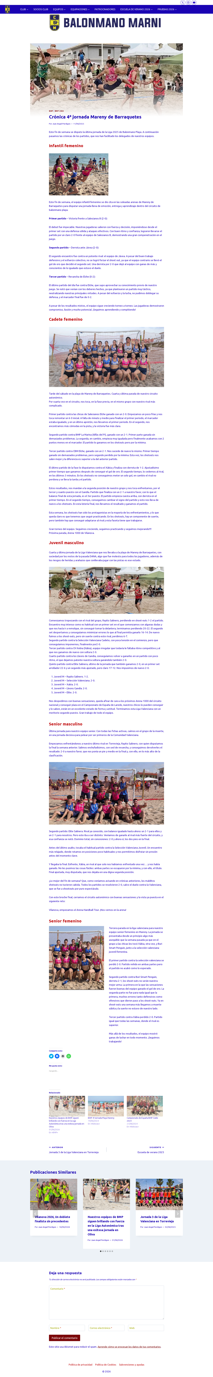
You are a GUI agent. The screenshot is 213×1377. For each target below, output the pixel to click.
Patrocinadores (105, 9)
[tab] (100, 1251)
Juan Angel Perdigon (61, 124)
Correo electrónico (101, 1328)
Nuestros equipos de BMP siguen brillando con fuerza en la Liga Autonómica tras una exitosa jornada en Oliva (106, 1225)
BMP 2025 (59, 111)
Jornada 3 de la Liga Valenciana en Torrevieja (74, 1150)
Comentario (57, 1288)
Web (132, 1328)
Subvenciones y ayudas (131, 1364)
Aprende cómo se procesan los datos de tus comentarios (129, 1346)
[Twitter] (182, 2)
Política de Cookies (105, 1364)
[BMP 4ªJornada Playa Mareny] (106, 1106)
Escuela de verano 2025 (151, 1150)
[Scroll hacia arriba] (206, 1373)
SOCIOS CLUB (40, 9)
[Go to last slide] (35, 1214)
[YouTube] (194, 2)
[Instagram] (188, 2)
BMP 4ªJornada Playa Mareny (101, 1118)
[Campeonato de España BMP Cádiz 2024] (145, 1106)
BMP (51, 111)
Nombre (55, 1328)
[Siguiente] (177, 1214)
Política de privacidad (80, 1364)
